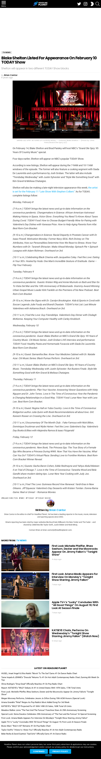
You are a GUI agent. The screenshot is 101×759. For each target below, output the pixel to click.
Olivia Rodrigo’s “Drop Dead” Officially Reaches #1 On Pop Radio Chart (31, 684)
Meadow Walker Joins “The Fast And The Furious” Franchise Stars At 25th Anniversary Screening (43, 710)
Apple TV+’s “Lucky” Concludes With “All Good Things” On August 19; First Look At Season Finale (75, 605)
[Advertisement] (50, 27)
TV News (21, 540)
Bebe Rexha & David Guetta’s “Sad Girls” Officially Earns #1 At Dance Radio (33, 734)
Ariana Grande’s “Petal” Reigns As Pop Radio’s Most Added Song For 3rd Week (35, 702)
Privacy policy (60, 751)
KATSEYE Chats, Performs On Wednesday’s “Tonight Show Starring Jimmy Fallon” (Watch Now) (75, 633)
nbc (23, 498)
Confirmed (39, 751)
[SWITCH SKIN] (92, 4)
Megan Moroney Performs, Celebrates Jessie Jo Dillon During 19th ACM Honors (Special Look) (43, 698)
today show (44, 498)
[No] (48, 755)
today (30, 498)
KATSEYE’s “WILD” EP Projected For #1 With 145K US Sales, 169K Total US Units (36, 706)
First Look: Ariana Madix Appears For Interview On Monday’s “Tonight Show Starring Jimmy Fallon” (75, 577)
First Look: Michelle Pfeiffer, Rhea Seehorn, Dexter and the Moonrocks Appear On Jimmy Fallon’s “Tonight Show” (75, 550)
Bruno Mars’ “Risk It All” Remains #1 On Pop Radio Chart (26, 726)
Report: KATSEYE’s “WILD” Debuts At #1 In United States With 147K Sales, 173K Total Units (41, 688)
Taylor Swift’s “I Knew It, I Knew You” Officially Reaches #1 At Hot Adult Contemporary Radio (41, 730)
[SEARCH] (97, 4)
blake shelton (10, 498)
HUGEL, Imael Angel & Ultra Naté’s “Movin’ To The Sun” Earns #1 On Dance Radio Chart (39, 673)
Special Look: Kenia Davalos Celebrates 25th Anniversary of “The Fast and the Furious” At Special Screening (48, 714)
